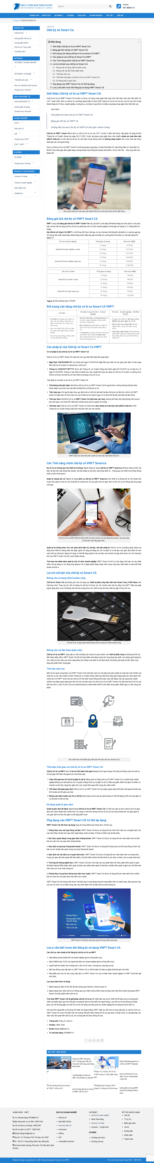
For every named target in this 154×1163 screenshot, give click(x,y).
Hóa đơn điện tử (65, 1125)
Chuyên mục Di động (22, 163)
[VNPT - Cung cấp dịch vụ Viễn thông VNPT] (33, 6)
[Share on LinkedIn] (102, 1041)
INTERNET (58, 15)
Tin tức (109, 15)
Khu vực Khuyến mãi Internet (25, 85)
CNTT (16, 123)
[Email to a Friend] (94, 1041)
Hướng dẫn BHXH (21, 43)
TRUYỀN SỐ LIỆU (21, 80)
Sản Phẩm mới (20, 188)
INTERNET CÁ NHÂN (22, 74)
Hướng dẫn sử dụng (22, 107)
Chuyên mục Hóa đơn (22, 111)
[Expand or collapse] (138, 42)
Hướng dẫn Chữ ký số (22, 38)
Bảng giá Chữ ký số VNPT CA (64, 121)
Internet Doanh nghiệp (23, 183)
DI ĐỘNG (70, 15)
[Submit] (110, 6)
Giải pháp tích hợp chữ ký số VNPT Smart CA (72, 114)
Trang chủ (16, 20)
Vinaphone (18, 193)
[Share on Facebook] (86, 1041)
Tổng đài (127, 1119)
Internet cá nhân (97, 1123)
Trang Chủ (34, 15)
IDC (15, 134)
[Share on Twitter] (90, 1041)
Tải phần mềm (19, 51)
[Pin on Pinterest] (98, 1041)
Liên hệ (120, 15)
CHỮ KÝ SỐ (46, 15)
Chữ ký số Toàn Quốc (22, 47)
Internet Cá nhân (21, 176)
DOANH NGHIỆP (96, 15)
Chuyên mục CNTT (21, 139)
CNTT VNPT (19, 144)
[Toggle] (26, 32)
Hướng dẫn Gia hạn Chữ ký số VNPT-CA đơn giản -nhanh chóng (80, 127)
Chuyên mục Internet (22, 90)
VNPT (49, 101)
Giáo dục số (19, 128)
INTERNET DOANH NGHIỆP (25, 62)
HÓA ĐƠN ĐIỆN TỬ (22, 102)
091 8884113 (128, 8)
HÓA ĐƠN (81, 15)
